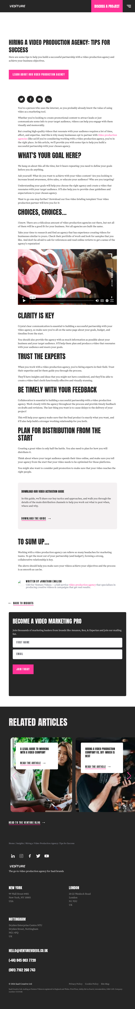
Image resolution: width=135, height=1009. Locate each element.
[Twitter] (38, 856)
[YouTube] (47, 856)
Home (12, 843)
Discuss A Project (107, 6)
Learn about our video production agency (39, 74)
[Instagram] (21, 856)
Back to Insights (23, 603)
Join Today (23, 669)
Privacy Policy (75, 984)
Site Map (105, 984)
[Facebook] (30, 856)
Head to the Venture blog (24, 823)
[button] (129, 776)
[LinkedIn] (13, 856)
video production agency (82, 584)
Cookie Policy (91, 984)
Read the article (30, 763)
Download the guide (33, 518)
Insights (20, 843)
